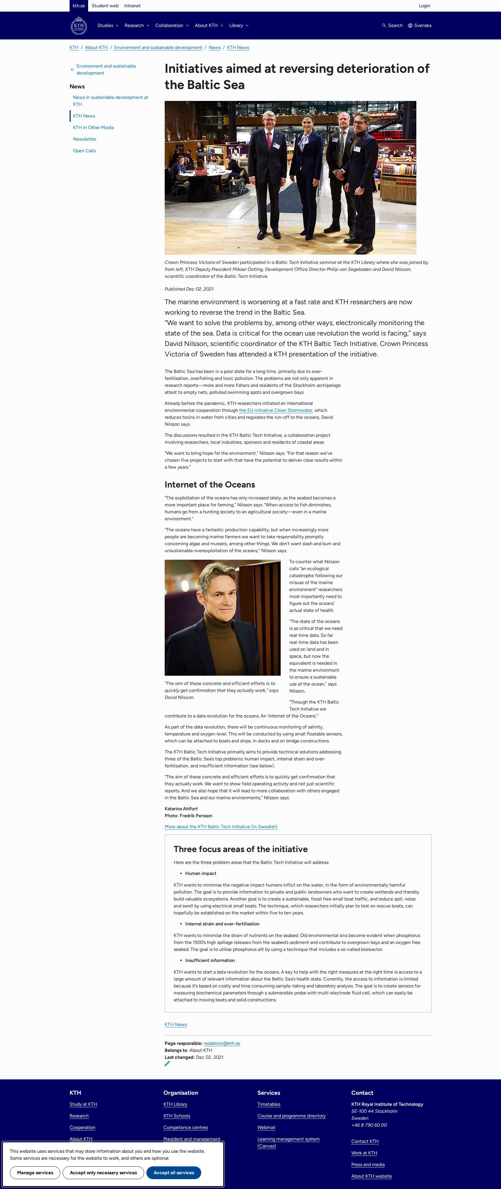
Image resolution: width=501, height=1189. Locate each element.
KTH (74, 47)
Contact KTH (365, 1141)
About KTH (96, 47)
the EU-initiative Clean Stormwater (275, 410)
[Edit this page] (167, 1063)
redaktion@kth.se (222, 1043)
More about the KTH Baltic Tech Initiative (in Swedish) (221, 826)
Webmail (266, 1127)
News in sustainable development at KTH (110, 101)
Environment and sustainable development (158, 47)
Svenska (422, 25)
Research (79, 1116)
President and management (192, 1139)
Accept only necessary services (103, 1172)
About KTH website (371, 1176)
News (215, 47)
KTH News (238, 47)
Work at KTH (364, 1153)
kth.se (79, 5)
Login (424, 5)
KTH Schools (177, 1116)
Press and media (368, 1164)
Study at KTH (83, 1104)
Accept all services (174, 1172)
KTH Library (175, 1104)
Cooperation (82, 1127)
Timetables (268, 1104)
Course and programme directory (291, 1116)
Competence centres (186, 1127)
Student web (105, 5)
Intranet (132, 5)
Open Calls (84, 150)
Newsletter (84, 139)
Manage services (35, 1172)
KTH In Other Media (93, 127)
